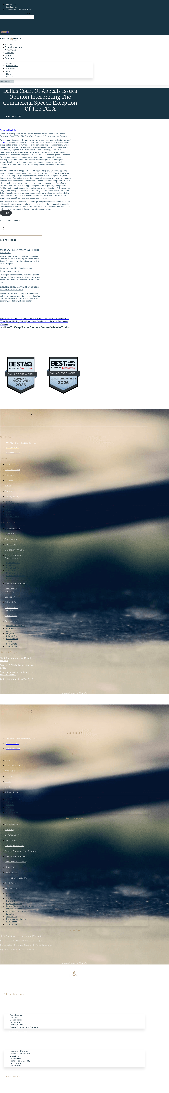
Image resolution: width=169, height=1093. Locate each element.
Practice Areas (13, 47)
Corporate (10, 544)
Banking (9, 534)
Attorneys (10, 50)
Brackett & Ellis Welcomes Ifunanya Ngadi (16, 269)
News (8, 55)
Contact (9, 58)
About (8, 44)
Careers (9, 53)
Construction (12, 539)
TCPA (3, 142)
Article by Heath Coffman (10, 130)
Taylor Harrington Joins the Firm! (16, 679)
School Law (11, 621)
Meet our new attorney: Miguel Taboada (19, 251)
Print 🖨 (6, 213)
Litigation (10, 597)
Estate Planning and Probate (15, 577)
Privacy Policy (12, 496)
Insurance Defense (15, 583)
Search (27, 13)
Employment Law (14, 550)
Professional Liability (11, 640)
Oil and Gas (11, 602)
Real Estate (11, 615)
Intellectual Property (11, 629)
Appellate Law (12, 528)
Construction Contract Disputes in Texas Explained (19, 288)
